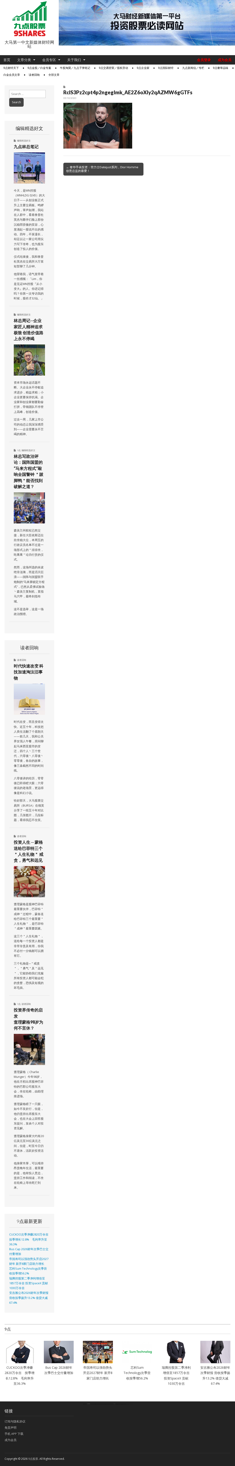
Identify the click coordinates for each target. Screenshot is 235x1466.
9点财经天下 (11, 68)
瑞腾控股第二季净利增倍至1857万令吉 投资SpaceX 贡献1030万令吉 (28, 1283)
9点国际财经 (165, 68)
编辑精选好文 (24, 140)
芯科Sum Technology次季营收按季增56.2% (137, 1372)
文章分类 (24, 60)
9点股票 (33, 1459)
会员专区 (49, 60)
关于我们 (74, 60)
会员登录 (204, 60)
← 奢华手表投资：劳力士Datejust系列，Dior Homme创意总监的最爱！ (102, 169)
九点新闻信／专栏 (193, 68)
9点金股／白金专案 (39, 68)
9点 (19, 450)
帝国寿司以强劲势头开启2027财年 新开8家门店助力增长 (97, 1372)
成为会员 (225, 60)
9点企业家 (143, 68)
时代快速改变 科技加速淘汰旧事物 (28, 671)
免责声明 (11, 1427)
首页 (6, 60)
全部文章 (53, 74)
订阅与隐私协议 (15, 1421)
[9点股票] (29, 19)
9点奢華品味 (220, 68)
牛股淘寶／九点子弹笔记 (75, 68)
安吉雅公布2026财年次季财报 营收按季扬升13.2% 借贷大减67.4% (28, 1298)
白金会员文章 (11, 74)
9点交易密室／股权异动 (113, 68)
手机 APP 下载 (14, 1434)
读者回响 (34, 74)
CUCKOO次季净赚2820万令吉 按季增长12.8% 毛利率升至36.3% (30, 1239)
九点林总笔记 (26, 146)
